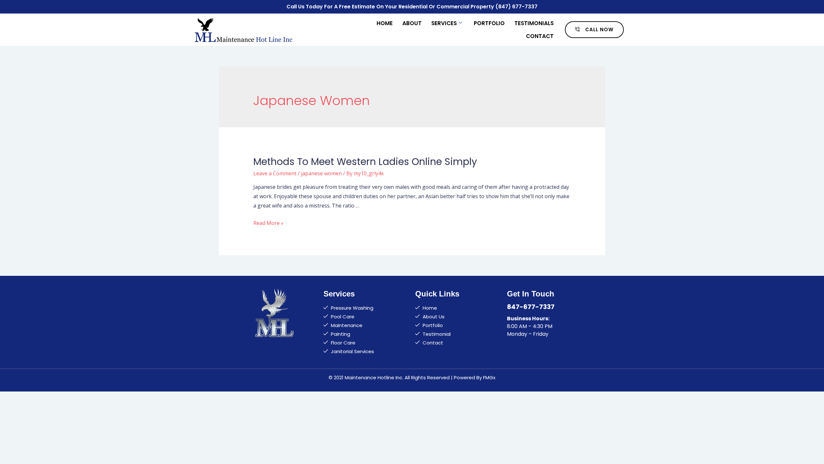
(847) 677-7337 (516, 6)
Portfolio (489, 23)
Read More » (268, 223)
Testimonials (534, 23)
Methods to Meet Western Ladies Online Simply (365, 162)
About (412, 23)
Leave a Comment (274, 173)
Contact (540, 36)
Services (444, 23)
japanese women (321, 173)
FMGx (489, 377)
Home (385, 23)
